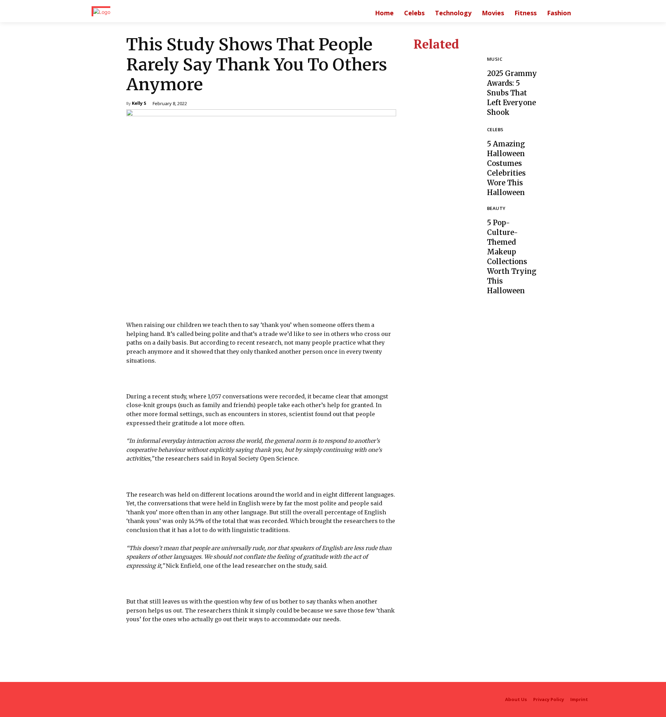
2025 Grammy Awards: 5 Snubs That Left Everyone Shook (512, 93)
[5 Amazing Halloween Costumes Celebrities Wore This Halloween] (445, 159)
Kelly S (139, 103)
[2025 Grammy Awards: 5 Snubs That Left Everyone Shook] (445, 87)
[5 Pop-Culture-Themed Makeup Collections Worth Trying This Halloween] (445, 237)
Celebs (495, 130)
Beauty (496, 208)
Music (494, 59)
